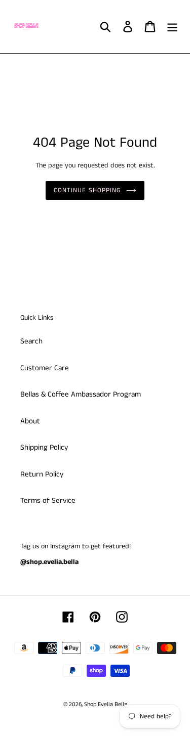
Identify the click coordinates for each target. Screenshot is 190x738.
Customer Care (44, 368)
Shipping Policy (44, 447)
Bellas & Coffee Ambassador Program (80, 394)
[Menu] (172, 26)
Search (31, 341)
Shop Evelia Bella (105, 704)
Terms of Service (47, 500)
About (30, 421)
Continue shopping (88, 190)
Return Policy (41, 474)
